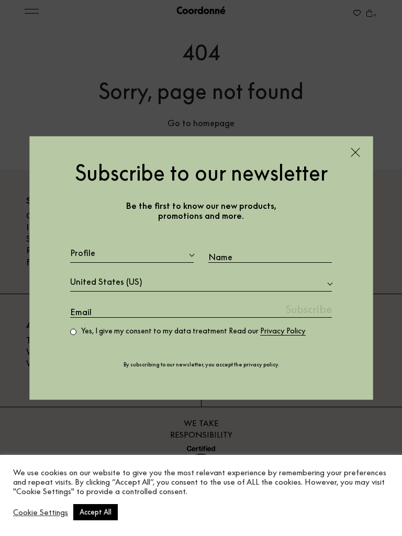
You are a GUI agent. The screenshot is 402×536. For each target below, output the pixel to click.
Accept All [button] (95, 512)
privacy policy (260, 364)
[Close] (355, 152)
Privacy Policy (283, 331)
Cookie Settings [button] (40, 512)
